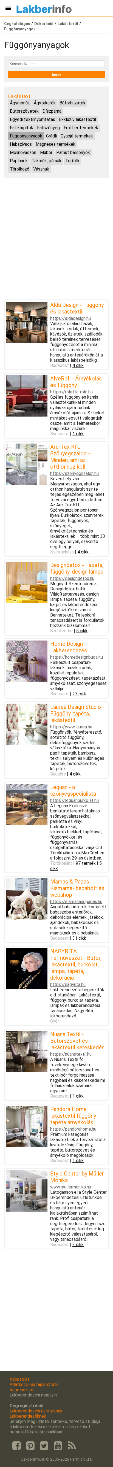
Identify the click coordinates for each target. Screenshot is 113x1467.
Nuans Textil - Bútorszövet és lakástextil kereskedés (77, 1041)
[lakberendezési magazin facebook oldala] (16, 1446)
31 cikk (79, 938)
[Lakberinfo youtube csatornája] (58, 1446)
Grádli (51, 136)
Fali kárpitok (21, 127)
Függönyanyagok (20, 29)
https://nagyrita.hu (68, 984)
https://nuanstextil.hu (71, 1054)
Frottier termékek (81, 127)
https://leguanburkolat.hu (74, 800)
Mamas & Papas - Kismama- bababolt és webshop (77, 888)
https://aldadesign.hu (70, 318)
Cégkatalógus (17, 23)
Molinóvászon (23, 152)
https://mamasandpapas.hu (76, 901)
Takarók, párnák (46, 160)
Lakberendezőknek (28, 1416)
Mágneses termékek (55, 144)
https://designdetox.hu (72, 578)
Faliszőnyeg (48, 127)
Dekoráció (43, 23)
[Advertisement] (56, 238)
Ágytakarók (45, 103)
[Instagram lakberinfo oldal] (30, 1446)
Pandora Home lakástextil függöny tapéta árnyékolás (73, 1116)
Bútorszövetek (24, 111)
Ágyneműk (20, 103)
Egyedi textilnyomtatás (32, 119)
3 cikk (78, 1244)
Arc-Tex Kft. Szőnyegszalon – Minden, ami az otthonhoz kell (71, 457)
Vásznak (41, 169)
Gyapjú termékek (77, 136)
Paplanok (19, 160)
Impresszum (21, 1389)
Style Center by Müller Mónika (77, 1177)
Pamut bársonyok (73, 152)
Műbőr (46, 152)
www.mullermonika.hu (70, 1187)
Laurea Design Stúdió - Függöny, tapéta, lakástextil (77, 713)
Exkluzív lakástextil (77, 119)
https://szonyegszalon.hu (74, 473)
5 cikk (81, 630)
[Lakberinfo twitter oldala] (44, 1446)
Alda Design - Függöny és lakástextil (77, 308)
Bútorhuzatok (73, 103)
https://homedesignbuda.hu (76, 657)
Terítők (72, 160)
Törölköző (19, 169)
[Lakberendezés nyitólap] (44, 8)
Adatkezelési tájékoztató (34, 1384)
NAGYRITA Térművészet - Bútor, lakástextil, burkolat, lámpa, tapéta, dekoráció (75, 964)
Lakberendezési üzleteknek (36, 1411)
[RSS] (72, 1446)
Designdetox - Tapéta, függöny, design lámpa (76, 568)
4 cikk (78, 365)
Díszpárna (52, 111)
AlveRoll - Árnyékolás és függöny (76, 381)
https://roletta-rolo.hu (71, 392)
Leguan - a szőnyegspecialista (73, 790)
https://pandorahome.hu (73, 1129)
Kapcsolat (19, 1379)
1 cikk (78, 433)
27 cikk (79, 693)
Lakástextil (68, 23)
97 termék (86, 863)
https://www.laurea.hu (71, 727)
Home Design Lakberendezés (68, 647)
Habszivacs (21, 144)
